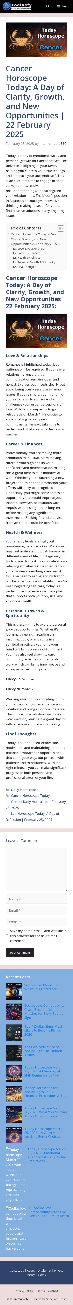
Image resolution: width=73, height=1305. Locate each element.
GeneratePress (56, 1299)
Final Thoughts (27, 267)
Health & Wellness (29, 257)
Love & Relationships (31, 248)
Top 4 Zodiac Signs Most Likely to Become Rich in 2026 (43, 1030)
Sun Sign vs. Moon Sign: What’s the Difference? (42, 987)
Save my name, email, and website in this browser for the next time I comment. (38, 935)
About (31, 1270)
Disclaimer (44, 1270)
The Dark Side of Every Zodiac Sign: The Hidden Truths (43, 1051)
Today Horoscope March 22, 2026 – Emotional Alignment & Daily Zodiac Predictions (47, 1155)
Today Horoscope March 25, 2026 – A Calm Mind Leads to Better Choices (43, 1132)
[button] (47, 6)
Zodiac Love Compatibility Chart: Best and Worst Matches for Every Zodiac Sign (44, 1011)
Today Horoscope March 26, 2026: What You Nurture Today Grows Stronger (45, 1112)
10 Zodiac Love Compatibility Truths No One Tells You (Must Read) (49, 1212)
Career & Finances (29, 253)
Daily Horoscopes (24, 789)
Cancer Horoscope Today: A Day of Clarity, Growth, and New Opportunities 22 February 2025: (35, 239)
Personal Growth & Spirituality (36, 262)
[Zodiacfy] (18, 6)
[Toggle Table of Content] (58, 228)
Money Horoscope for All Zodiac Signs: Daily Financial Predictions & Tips (45, 1092)
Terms (42, 1274)
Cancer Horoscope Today (30, 795)
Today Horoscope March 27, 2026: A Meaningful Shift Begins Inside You (43, 1071)
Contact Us (17, 1270)
